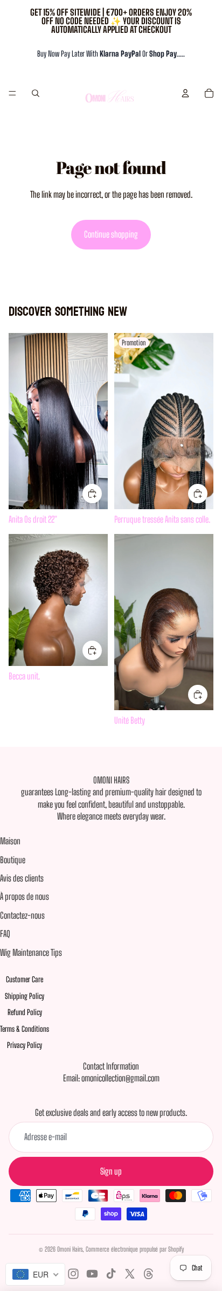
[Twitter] (129, 1273)
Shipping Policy (24, 996)
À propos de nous (24, 896)
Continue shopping (111, 234)
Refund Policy (25, 1012)
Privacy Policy (24, 1045)
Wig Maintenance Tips (31, 952)
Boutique (12, 860)
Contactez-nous (22, 915)
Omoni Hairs (69, 1249)
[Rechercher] (35, 93)
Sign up (111, 1171)
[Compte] (185, 93)
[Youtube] (92, 1273)
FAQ (5, 933)
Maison (10, 841)
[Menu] (12, 93)
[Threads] (148, 1273)
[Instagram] (73, 1273)
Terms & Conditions (24, 1028)
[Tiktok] (111, 1273)
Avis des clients (22, 878)
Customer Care (24, 979)
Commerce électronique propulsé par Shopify (135, 1249)
